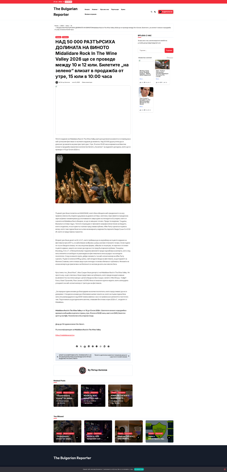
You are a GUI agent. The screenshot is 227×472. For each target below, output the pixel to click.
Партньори (115, 9)
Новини (94, 9)
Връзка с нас (104, 9)
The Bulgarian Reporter (72, 458)
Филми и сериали (90, 14)
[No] (225, 469)
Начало (87, 9)
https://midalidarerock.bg (64, 335)
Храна (123, 9)
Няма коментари (87, 82)
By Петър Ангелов (64, 82)
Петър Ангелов (99, 370)
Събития (65, 37)
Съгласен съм (139, 469)
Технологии (94, 392)
